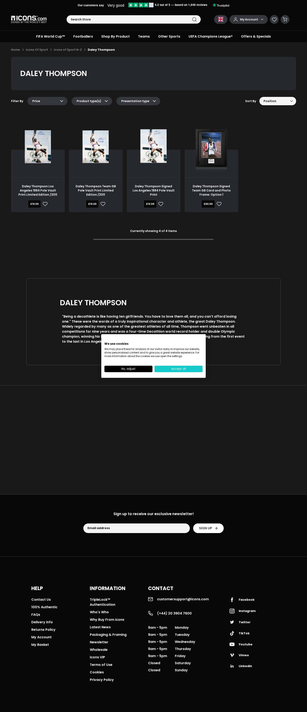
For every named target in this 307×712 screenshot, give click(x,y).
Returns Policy (43, 629)
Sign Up (205, 528)
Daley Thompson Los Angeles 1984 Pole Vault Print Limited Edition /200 (37, 190)
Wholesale (99, 649)
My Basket (40, 644)
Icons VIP (97, 657)
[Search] (194, 19)
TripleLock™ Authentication (102, 602)
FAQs (35, 614)
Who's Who (99, 612)
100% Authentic (44, 607)
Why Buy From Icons (107, 619)
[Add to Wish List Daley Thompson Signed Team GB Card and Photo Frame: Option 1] (218, 204)
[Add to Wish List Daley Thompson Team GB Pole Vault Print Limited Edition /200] (102, 204)
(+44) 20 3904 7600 (174, 613)
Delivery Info (42, 622)
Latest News (100, 627)
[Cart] (285, 19)
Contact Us (41, 599)
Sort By (250, 101)
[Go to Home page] (29, 19)
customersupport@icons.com (183, 599)
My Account (41, 637)
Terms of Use (101, 664)
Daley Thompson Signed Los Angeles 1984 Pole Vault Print (154, 190)
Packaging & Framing (108, 634)
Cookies (97, 672)
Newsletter (99, 642)
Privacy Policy (102, 679)
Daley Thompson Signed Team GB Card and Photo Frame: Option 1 (211, 190)
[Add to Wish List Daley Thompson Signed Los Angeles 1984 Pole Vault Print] (160, 204)
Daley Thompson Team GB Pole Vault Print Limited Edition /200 (96, 190)
